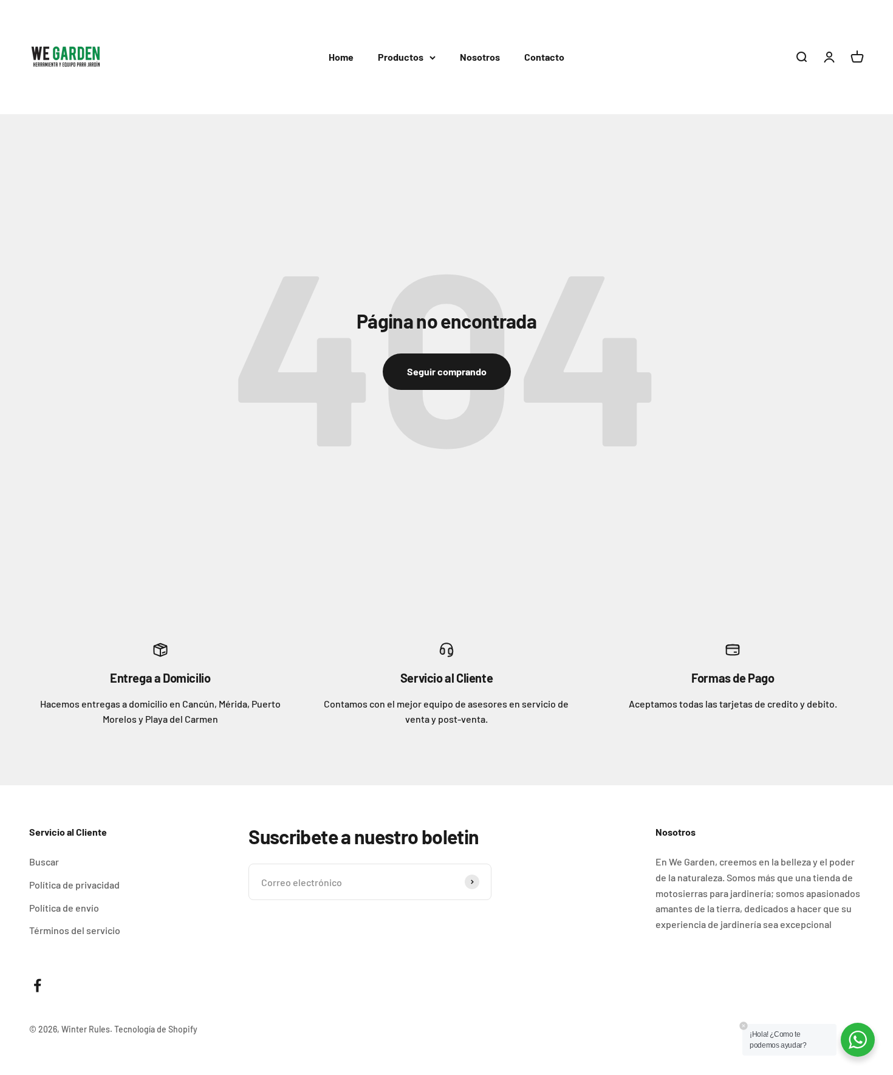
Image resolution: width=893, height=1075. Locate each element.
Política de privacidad (74, 884)
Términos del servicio (74, 930)
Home (341, 57)
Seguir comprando (447, 371)
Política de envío (64, 907)
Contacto (544, 57)
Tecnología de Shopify (155, 1029)
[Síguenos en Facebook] (37, 985)
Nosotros (480, 57)
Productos (400, 57)
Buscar (44, 861)
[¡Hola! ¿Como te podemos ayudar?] (858, 1040)
